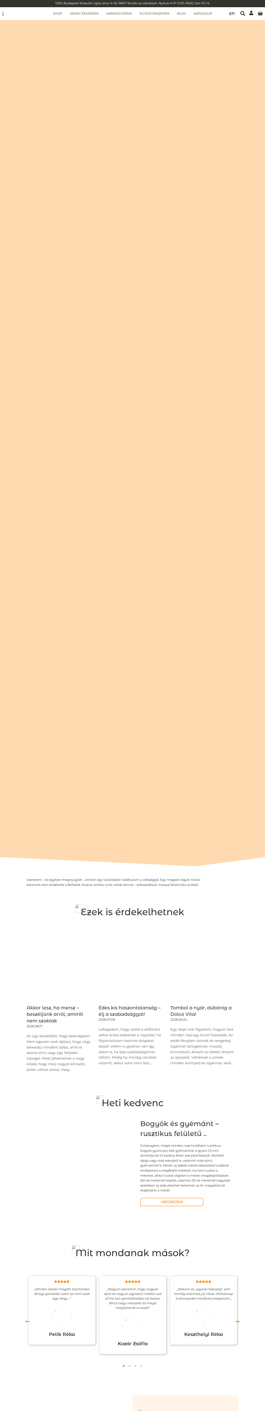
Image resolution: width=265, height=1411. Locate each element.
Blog (181, 13)
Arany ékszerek (84, 13)
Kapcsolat (203, 13)
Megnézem (172, 1202)
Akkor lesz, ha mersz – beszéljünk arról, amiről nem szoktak (55, 1014)
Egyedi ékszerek (154, 13)
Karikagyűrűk (119, 13)
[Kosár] (260, 13)
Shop (57, 13)
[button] (242, 13)
